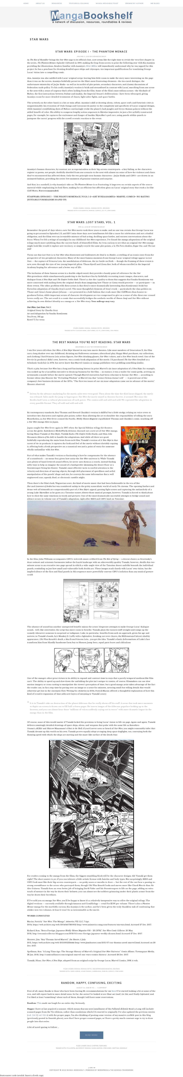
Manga (87, 208)
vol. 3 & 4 (43, 1015)
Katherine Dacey (99, 56)
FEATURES (103, 1045)
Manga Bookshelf (91, 16)
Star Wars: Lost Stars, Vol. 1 (91, 222)
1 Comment (102, 987)
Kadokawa (96, 971)
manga (88, 1048)
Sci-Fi (104, 210)
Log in (92, 1067)
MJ (93, 987)
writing (115, 1048)
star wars (111, 210)
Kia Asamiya (83, 210)
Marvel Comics (95, 210)
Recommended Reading (102, 969)
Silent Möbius (91, 66)
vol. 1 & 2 (32, 1015)
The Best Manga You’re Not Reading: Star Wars (91, 342)
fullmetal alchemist (75, 1048)
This (39, 1003)
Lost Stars (91, 330)
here (114, 991)
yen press (114, 330)
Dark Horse (75, 971)
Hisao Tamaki (86, 971)
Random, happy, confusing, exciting (91, 982)
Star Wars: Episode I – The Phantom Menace (91, 51)
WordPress (103, 1070)
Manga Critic (96, 208)
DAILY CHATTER (92, 1045)
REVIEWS (106, 208)
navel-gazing (97, 1048)
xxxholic (123, 1048)
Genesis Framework (123, 1070)
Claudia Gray (81, 330)
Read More (91, 1035)
